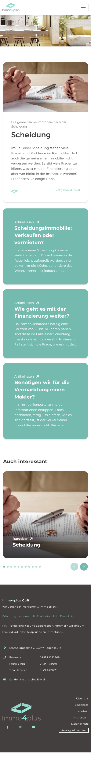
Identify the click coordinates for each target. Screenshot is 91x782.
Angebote (82, 704)
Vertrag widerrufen (74, 730)
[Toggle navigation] (83, 7)
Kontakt (83, 711)
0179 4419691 (48, 663)
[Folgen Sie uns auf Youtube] (34, 727)
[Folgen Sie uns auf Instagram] (21, 727)
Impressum (81, 717)
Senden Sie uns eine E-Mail (27, 679)
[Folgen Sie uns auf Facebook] (9, 727)
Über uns (82, 698)
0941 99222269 (49, 657)
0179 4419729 (48, 670)
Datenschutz (80, 723)
